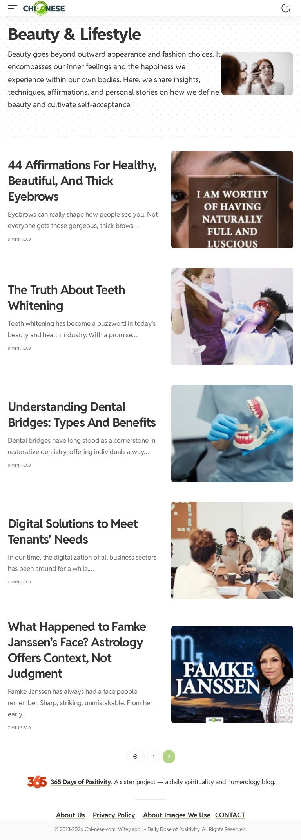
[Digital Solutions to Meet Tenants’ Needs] (232, 550)
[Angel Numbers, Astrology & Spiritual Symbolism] (44, 8)
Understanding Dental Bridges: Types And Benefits (82, 414)
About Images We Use (176, 815)
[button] (14, 8)
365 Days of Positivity (81, 782)
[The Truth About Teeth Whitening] (232, 316)
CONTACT (230, 815)
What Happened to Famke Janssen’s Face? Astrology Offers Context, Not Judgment (77, 650)
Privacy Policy (114, 815)
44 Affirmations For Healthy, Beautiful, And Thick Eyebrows (82, 180)
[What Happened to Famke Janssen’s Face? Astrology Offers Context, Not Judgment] (232, 674)
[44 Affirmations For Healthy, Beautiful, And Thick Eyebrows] (232, 199)
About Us (70, 815)
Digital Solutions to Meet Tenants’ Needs (73, 531)
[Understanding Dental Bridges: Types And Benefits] (232, 433)
